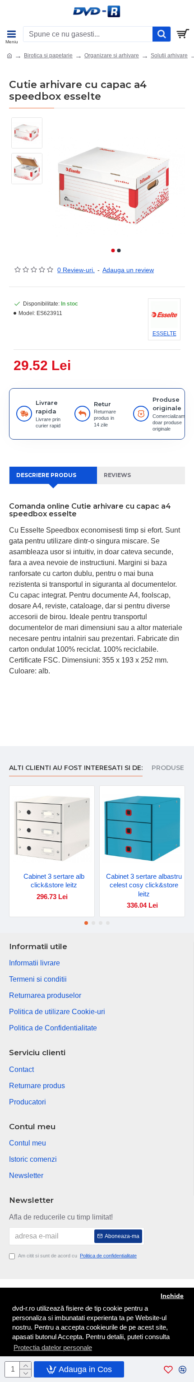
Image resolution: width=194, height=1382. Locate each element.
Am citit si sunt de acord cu (77, 1255)
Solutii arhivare (169, 55)
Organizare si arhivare (111, 55)
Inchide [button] (172, 1296)
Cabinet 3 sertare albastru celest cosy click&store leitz (144, 885)
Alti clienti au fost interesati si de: (76, 768)
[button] (113, 250)
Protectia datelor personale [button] (53, 1347)
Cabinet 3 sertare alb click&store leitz (53, 880)
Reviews (117, 475)
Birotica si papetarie (48, 55)
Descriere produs (46, 475)
